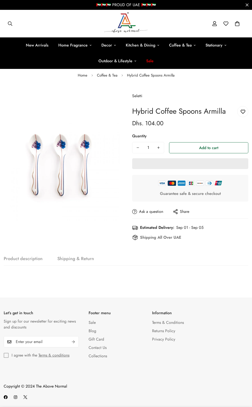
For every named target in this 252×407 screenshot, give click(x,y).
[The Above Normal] (126, 23)
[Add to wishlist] (242, 111)
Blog (92, 331)
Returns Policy (163, 331)
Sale (92, 322)
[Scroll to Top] (242, 380)
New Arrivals (37, 45)
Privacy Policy (163, 339)
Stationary (213, 45)
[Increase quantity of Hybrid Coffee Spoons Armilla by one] (158, 147)
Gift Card (96, 339)
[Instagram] (15, 397)
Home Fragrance (73, 45)
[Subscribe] (73, 341)
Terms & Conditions (168, 322)
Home (82, 75)
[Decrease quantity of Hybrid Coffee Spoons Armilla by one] (137, 147)
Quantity (139, 136)
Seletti (137, 96)
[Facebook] (6, 397)
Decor (106, 45)
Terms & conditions (53, 355)
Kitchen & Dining (140, 45)
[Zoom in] (109, 96)
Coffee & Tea (180, 45)
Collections (98, 356)
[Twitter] (25, 397)
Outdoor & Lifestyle (115, 61)
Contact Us (98, 347)
